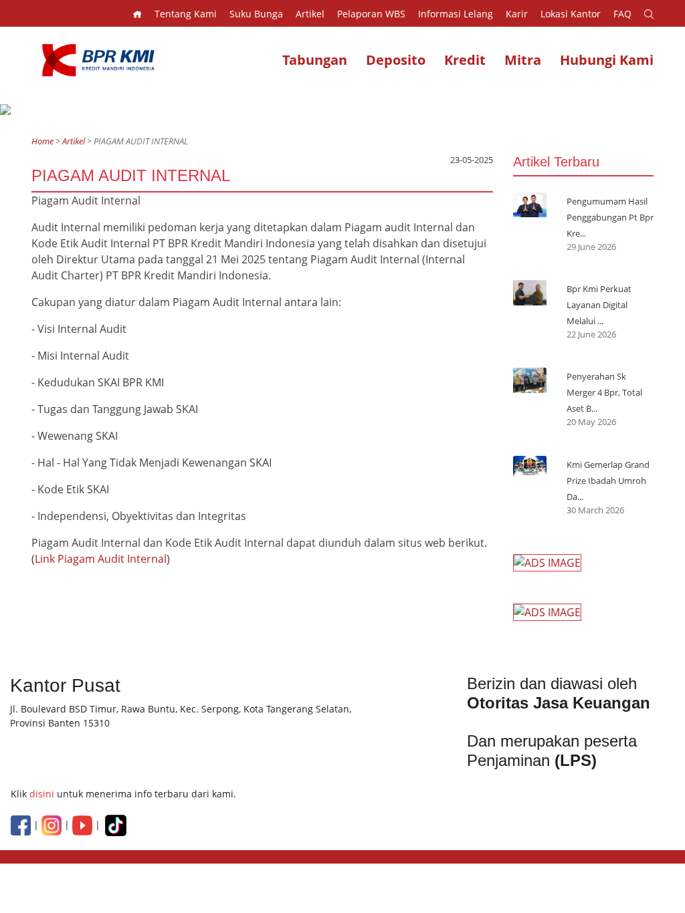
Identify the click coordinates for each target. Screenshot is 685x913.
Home (42, 141)
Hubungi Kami (607, 60)
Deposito (395, 60)
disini (41, 793)
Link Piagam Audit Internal (101, 558)
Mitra (522, 60)
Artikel (73, 141)
